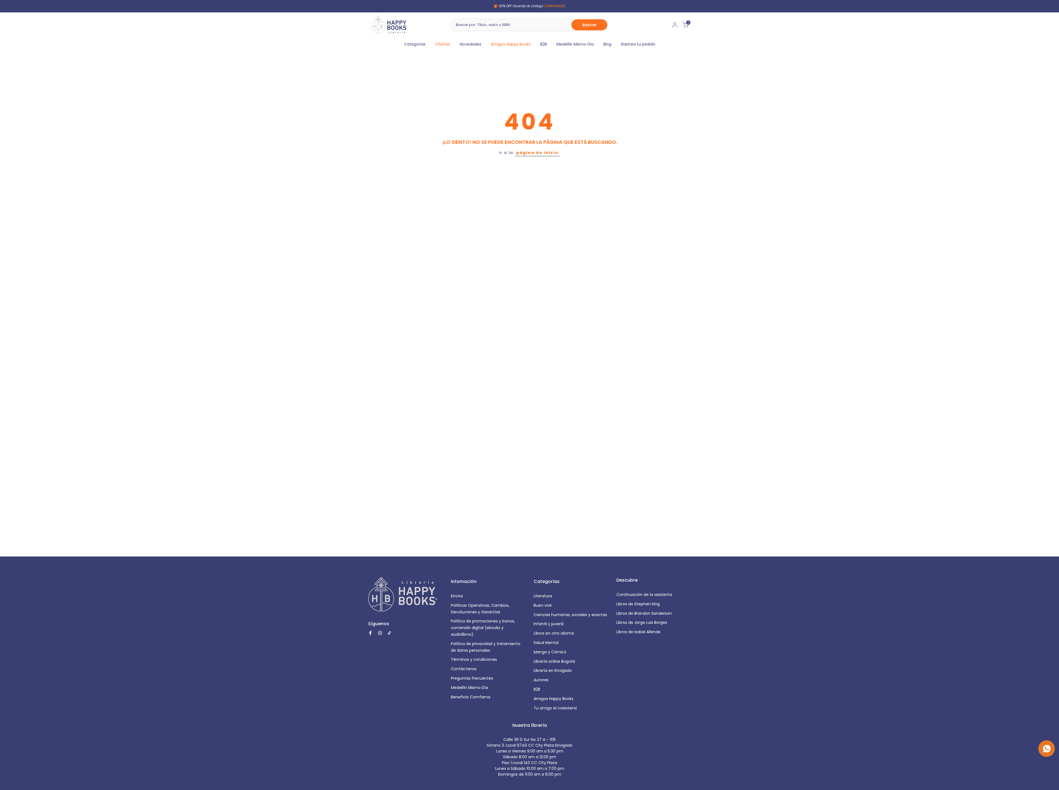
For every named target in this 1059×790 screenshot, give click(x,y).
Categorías (415, 44)
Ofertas (442, 44)
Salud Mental (546, 642)
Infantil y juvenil (548, 624)
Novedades (470, 44)
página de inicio (537, 152)
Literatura (543, 596)
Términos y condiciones (474, 659)
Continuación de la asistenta (644, 594)
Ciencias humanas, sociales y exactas (570, 614)
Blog (607, 44)
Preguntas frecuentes (472, 678)
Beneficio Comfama (470, 697)
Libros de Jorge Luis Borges (641, 622)
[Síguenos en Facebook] (370, 633)
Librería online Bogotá (554, 661)
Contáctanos (464, 669)
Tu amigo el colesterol (555, 708)
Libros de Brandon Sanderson (644, 613)
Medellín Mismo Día (575, 44)
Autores (541, 680)
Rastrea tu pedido (638, 44)
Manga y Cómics (550, 652)
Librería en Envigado (553, 670)
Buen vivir (543, 605)
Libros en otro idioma (554, 633)
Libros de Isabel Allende (638, 632)
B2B (543, 44)
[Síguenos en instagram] (380, 633)
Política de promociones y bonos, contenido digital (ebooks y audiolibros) (483, 627)
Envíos (457, 596)
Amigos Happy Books (511, 44)
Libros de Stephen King (638, 604)
